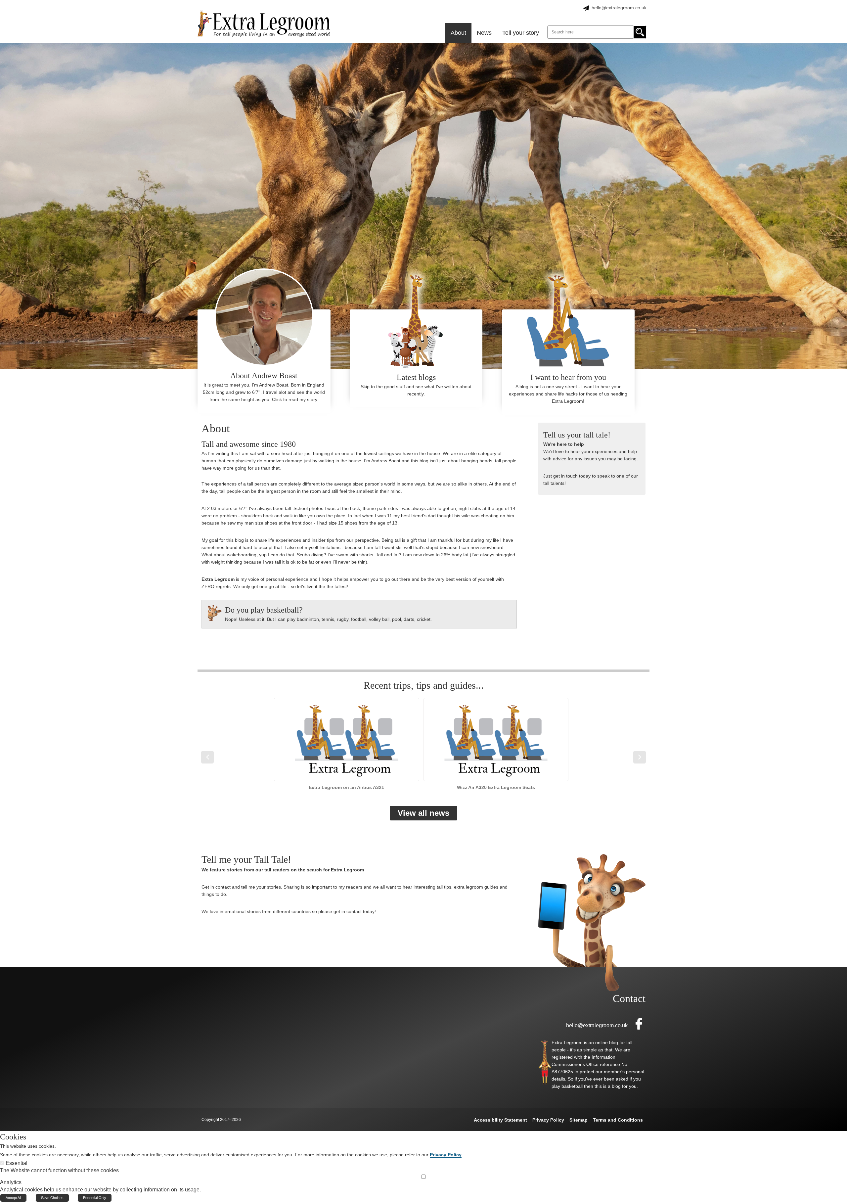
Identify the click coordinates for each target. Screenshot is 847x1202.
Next (639, 757)
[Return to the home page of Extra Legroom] (264, 23)
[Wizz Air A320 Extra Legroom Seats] (496, 744)
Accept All (13, 1198)
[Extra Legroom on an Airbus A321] (346, 744)
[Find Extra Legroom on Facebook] (637, 1023)
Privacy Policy (446, 1154)
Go (639, 32)
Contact (629, 998)
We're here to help (563, 444)
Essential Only (94, 1198)
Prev (207, 757)
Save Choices (52, 1198)
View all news (423, 813)
